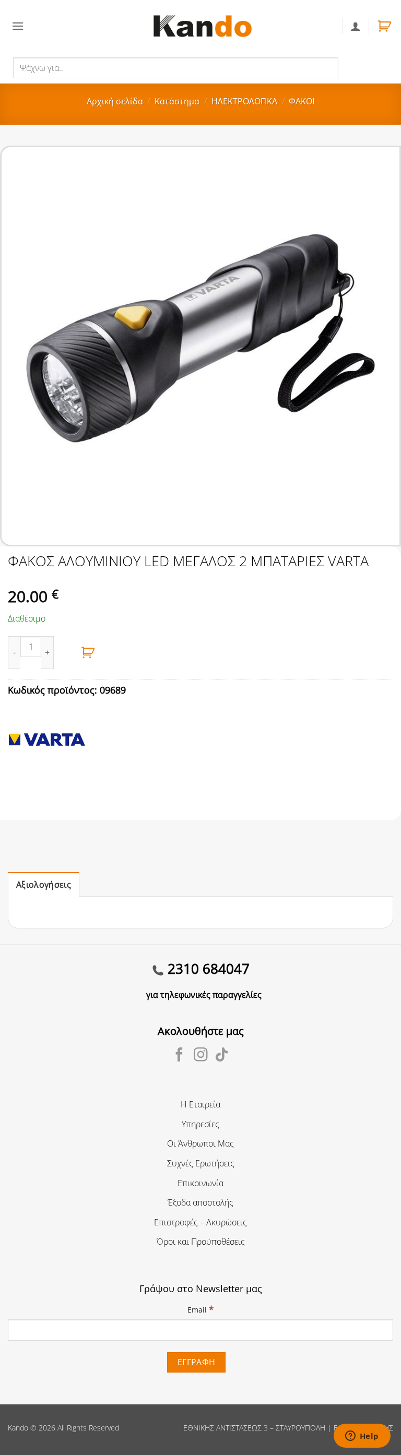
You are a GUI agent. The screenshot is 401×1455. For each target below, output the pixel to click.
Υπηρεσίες (200, 1124)
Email (200, 1309)
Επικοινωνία (200, 1183)
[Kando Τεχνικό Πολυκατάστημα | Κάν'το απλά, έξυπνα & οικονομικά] (202, 26)
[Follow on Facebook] (179, 1056)
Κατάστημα (177, 101)
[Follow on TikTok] (222, 1056)
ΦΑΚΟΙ (301, 101)
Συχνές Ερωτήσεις (200, 1163)
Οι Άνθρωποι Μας (200, 1143)
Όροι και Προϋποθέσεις (201, 1241)
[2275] (88, 652)
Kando (18, 1428)
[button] (17, 26)
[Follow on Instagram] (201, 1056)
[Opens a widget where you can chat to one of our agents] (362, 1437)
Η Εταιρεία (200, 1104)
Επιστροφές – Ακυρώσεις (200, 1222)
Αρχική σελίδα (115, 101)
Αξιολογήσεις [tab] (43, 884)
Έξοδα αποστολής (200, 1202)
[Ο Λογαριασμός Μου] (355, 26)
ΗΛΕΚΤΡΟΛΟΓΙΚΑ (244, 101)
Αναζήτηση (361, 67)
